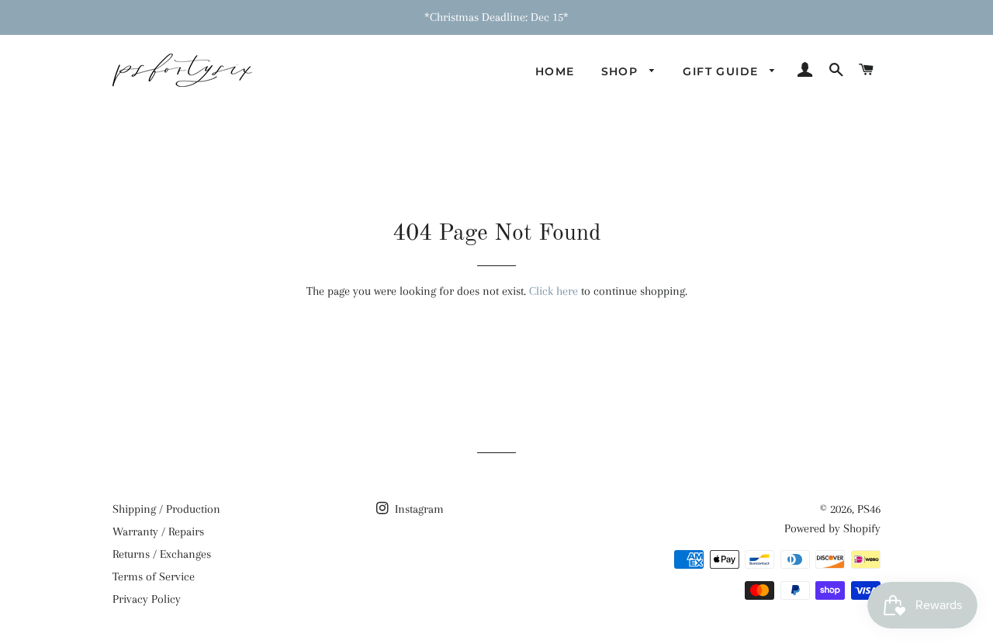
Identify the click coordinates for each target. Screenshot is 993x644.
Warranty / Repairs (158, 531)
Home (555, 71)
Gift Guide (722, 71)
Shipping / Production (166, 509)
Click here (553, 291)
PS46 (869, 509)
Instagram (418, 509)
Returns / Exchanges (161, 554)
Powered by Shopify (832, 528)
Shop (621, 71)
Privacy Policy (146, 599)
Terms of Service (153, 576)
